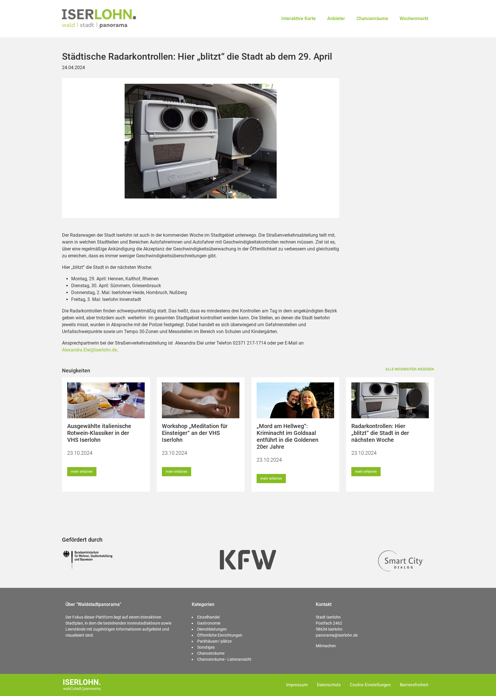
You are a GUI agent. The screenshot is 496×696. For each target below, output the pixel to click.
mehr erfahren (82, 472)
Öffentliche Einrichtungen (219, 635)
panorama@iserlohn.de (337, 635)
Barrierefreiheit (414, 684)
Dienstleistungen (212, 629)
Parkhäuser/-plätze (214, 641)
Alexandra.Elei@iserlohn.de (89, 350)
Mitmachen (326, 645)
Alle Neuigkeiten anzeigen (409, 369)
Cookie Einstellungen (370, 684)
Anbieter (336, 18)
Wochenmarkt (414, 18)
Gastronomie (208, 623)
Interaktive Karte (298, 18)
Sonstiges (206, 647)
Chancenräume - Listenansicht (224, 659)
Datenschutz (329, 684)
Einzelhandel (208, 617)
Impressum (297, 684)
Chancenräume (372, 18)
